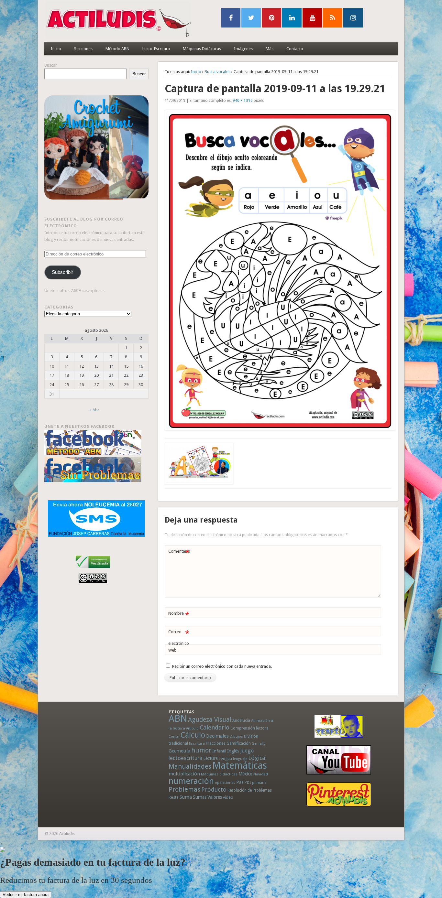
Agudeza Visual (209, 719)
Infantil (219, 750)
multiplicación (184, 774)
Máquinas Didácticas (202, 48)
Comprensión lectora (249, 728)
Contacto (294, 48)
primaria (259, 783)
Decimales (217, 736)
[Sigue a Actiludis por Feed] (332, 17)
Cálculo (193, 735)
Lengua (225, 758)
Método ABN (117, 48)
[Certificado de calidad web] (93, 569)
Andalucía (241, 720)
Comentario (179, 552)
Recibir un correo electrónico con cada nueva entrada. (222, 666)
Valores (214, 797)
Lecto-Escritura (156, 48)
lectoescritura (185, 758)
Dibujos (236, 736)
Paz (240, 782)
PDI (248, 782)
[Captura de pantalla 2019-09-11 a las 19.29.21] (278, 270)
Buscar (50, 65)
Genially (258, 743)
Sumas (199, 797)
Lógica (256, 757)
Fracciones (216, 743)
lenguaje (240, 759)
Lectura (210, 758)
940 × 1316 (243, 100)
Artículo (192, 728)
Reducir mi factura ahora (26, 894)
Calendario (214, 727)
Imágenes (243, 48)
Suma (186, 797)
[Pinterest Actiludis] (338, 794)
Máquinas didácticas (219, 774)
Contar (174, 736)
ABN (178, 718)
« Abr (94, 409)
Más (269, 48)
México (245, 773)
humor (201, 750)
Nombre (178, 615)
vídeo (228, 797)
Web (172, 650)
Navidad (260, 774)
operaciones (225, 783)
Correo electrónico (178, 637)
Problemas (184, 789)
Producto (214, 789)
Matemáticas (239, 765)
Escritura (197, 743)
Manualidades (190, 766)
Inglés (233, 750)
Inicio (56, 48)
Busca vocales (217, 71)
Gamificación (239, 743)
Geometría (179, 750)
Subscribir (62, 272)
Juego (247, 751)
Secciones (83, 48)
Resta (174, 797)
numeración (191, 781)
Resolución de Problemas (249, 790)
